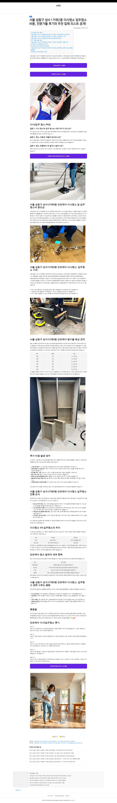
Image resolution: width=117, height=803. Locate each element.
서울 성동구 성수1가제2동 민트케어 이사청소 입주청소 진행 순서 (49, 42)
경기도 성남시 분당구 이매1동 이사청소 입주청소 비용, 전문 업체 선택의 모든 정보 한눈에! (51, 756)
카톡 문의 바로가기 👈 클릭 (58, 74)
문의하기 (67, 795)
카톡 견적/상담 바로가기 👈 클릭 (58, 666)
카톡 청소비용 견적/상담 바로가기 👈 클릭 (58, 156)
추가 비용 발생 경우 (36, 40)
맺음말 (33, 50)
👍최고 (54, 736)
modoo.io (72, 800)
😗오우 (62, 736)
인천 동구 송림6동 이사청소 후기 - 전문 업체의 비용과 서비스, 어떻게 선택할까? (48, 780)
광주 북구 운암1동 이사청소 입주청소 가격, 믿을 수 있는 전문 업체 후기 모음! (47, 782)
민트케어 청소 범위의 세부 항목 (40, 46)
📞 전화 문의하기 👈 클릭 (58, 65)
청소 (31, 16)
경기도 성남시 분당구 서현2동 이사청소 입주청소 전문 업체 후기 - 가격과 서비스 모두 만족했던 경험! (54, 758)
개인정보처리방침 (59, 795)
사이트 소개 (50, 795)
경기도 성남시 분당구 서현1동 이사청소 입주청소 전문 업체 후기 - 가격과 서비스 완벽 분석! (52, 761)
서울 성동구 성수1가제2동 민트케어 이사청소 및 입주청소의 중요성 (50, 34)
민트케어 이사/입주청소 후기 (39, 51)
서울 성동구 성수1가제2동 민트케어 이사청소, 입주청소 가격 (48, 36)
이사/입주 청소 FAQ (36, 32)
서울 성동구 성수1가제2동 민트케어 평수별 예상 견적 (46, 38)
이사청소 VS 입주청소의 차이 (39, 44)
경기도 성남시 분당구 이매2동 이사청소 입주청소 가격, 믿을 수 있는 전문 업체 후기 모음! (51, 753)
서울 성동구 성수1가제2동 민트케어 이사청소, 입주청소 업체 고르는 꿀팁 (52, 48)
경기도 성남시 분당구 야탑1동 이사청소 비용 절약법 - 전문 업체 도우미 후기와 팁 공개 (50, 750)
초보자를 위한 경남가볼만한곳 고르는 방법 (39, 785)
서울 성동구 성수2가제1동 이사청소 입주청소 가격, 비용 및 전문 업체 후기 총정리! (54, 741)
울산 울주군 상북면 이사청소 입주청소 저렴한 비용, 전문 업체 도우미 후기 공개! (48, 778)
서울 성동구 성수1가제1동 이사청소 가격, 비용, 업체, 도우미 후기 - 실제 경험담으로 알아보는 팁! (58, 743)
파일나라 (18, 790)
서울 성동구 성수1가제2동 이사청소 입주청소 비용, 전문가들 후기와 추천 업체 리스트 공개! (50, 775)
